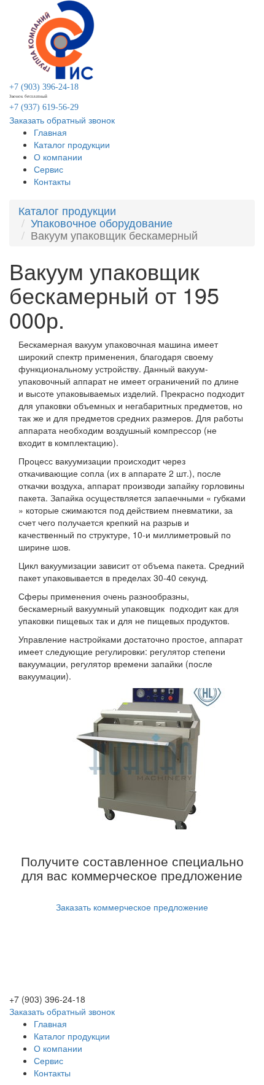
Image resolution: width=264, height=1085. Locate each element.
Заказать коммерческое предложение (132, 907)
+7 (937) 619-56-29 (44, 107)
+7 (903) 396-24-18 (44, 87)
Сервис (48, 169)
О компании (58, 157)
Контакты (52, 181)
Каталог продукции (72, 144)
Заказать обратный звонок (62, 120)
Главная (50, 132)
